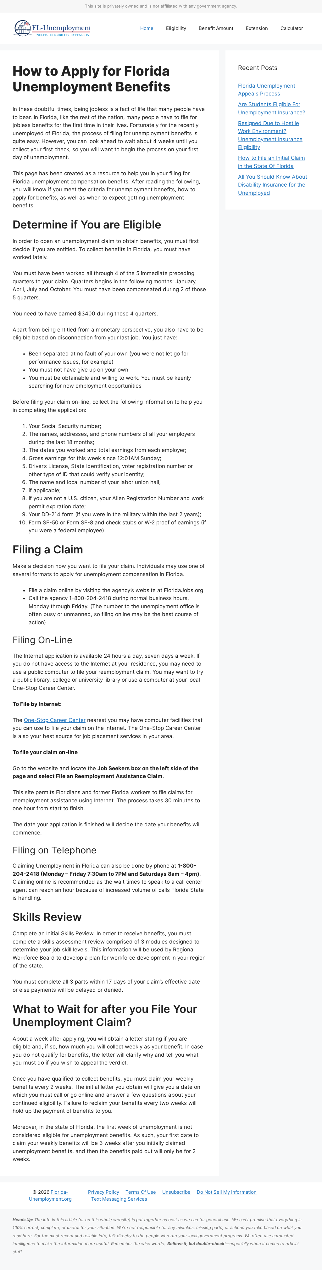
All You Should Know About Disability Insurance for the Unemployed (272, 185)
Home (146, 28)
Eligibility (176, 28)
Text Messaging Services (119, 1199)
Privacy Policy (103, 1192)
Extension (257, 28)
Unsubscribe (176, 1192)
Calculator (291, 28)
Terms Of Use (140, 1192)
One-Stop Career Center (55, 720)
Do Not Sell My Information (227, 1192)
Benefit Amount (216, 28)
